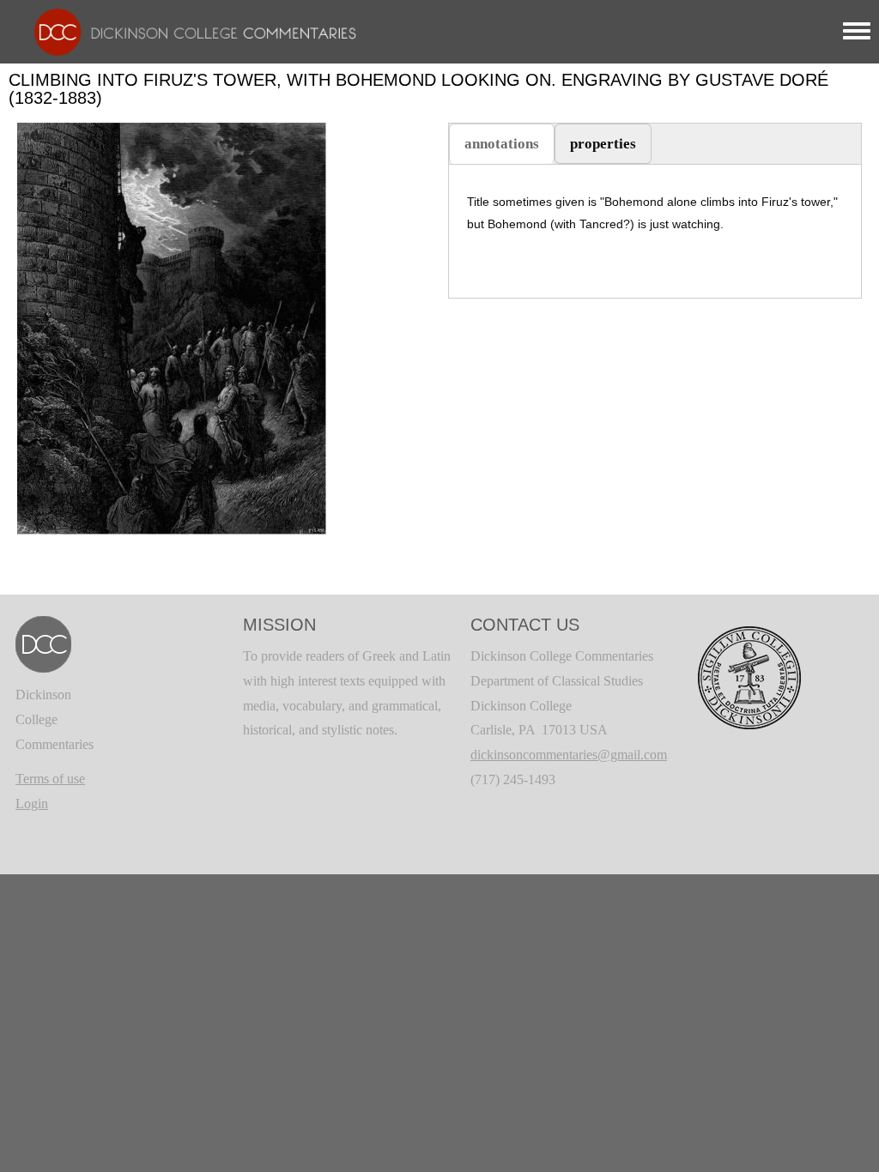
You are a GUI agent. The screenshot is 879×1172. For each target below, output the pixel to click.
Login (31, 803)
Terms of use (50, 778)
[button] (171, 327)
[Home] (186, 30)
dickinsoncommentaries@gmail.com (568, 754)
